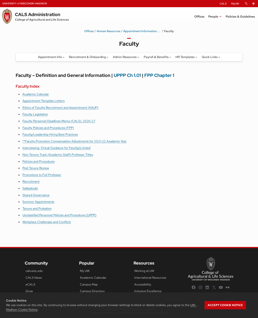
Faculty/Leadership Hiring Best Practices (50, 134)
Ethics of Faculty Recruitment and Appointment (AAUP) (60, 108)
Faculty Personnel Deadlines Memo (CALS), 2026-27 (58, 121)
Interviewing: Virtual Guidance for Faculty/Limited (56, 148)
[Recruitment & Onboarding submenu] (107, 57)
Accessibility (142, 284)
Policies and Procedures (38, 161)
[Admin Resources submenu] (138, 57)
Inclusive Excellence (147, 291)
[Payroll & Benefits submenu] (170, 57)
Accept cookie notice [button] (225, 305)
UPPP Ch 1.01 (127, 75)
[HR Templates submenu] (196, 57)
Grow (29, 291)
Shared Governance (35, 195)
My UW (85, 271)
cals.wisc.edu (34, 271)
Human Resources (108, 31)
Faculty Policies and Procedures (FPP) (48, 128)
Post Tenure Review (35, 168)
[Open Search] (246, 3)
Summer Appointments (38, 202)
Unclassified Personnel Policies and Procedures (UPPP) (59, 215)
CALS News (33, 278)
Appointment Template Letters (43, 101)
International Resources (150, 278)
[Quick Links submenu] (219, 57)
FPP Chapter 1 (159, 75)
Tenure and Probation (37, 208)
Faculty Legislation (35, 114)
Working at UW (144, 271)
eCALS (30, 284)
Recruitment (30, 181)
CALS (223, 3)
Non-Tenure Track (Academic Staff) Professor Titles (57, 155)
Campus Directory (92, 291)
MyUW (235, 3)
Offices (89, 31)
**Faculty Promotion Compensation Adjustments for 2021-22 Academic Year (74, 141)
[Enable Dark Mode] (253, 3)
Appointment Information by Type (142, 31)
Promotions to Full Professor (41, 175)
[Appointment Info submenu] (64, 57)
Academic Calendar (35, 94)
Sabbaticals (30, 188)
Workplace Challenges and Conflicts (46, 222)
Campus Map (89, 284)
